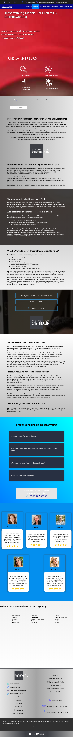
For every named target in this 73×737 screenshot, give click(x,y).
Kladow (14, 617)
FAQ (41, 6)
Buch (13, 621)
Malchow (33, 615)
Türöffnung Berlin (55, 685)
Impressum (18, 707)
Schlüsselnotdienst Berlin (55, 689)
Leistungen (35, 6)
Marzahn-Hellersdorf (37, 619)
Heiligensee (58, 621)
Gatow (57, 619)
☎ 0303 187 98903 (36, 734)
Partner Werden (68, 6)
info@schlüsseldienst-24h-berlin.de (36, 295)
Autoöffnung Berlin (55, 679)
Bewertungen (54, 6)
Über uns (55, 675)
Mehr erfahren (14, 723)
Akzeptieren (36, 727)
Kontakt (61, 6)
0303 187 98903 (31, 2)
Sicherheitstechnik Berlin (55, 682)
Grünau (14, 619)
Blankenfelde (16, 615)
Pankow (33, 621)
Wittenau (34, 622)
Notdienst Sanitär (15, 687)
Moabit (57, 615)
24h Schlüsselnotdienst (24, 180)
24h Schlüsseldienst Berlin (36, 122)
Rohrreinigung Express (17, 693)
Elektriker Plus (14, 684)
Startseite (29, 6)
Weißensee (34, 617)
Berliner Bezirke (55, 692)
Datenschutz (18, 710)
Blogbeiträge (46, 6)
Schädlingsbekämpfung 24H (18, 690)
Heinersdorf (15, 622)
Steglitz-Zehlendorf (61, 617)
